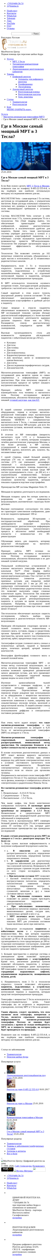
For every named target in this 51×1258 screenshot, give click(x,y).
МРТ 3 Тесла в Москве (38, 186)
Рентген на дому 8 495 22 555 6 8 (23, 1089)
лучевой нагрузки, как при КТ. (25, 400)
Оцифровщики (25, 84)
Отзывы (11, 28)
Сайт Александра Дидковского (30, 1166)
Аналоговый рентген (22, 89)
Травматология (19, 102)
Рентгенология (19, 104)
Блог (9, 107)
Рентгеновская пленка (29, 92)
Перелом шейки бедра (17, 1057)
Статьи (10, 99)
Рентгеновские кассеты (29, 94)
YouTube (11, 23)
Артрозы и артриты (16, 1151)
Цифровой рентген (21, 76)
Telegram (11, 18)
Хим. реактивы (25, 97)
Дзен (9, 21)
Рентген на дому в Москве (19, 1103)
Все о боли (12, 1153)
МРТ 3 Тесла (18, 61)
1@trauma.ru (13, 6)
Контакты (11, 13)
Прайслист (12, 11)
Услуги (10, 59)
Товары (10, 74)
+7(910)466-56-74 (15, 3)
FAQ (9, 26)
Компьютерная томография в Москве (25, 1117)
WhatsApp (11, 16)
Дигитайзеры (24, 87)
